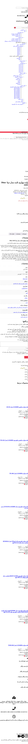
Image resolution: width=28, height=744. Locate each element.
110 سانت (20, 64)
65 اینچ (18, 53)
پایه (24, 31)
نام (27, 348)
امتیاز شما (26, 339)
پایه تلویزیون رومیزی (15, 33)
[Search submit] (27, 9)
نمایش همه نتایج (24, 11)
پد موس (18, 78)
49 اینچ (18, 49)
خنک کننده (18, 79)
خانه (27, 138)
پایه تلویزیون (20, 32)
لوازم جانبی (22, 85)
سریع (26, 417)
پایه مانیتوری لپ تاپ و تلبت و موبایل (12, 41)
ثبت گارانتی (22, 30)
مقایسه (26, 179)
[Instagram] (26, 736)
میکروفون (18, 83)
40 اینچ (18, 48)
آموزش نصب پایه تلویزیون (17, 104)
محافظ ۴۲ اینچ (17, 89)
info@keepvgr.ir (20, 21)
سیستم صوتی (22, 60)
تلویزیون (23, 43)
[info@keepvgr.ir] (26, 21)
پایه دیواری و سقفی (16, 35)
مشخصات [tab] (18, 234)
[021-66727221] (26, 16)
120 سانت (20, 65)
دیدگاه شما (25, 341)
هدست (18, 84)
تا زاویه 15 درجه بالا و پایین (21, 307)
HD (19, 59)
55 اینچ (18, 52)
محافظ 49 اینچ (17, 94)
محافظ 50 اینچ (17, 95)
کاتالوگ (23, 102)
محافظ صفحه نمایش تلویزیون (16, 86)
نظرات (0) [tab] (12, 234)
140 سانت (20, 67)
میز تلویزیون (22, 63)
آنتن (22, 100)
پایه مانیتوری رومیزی (15, 39)
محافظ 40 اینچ (17, 88)
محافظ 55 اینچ (17, 96)
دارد (26, 302)
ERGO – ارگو (20, 44)
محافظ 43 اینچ (17, 90)
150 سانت (20, 68)
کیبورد (19, 80)
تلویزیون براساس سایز (18, 46)
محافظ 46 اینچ (17, 91)
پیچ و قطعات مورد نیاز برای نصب (20, 312)
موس (19, 81)
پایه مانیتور (20, 37)
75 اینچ (18, 54)
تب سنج (21, 74)
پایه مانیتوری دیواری (16, 38)
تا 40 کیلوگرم (24, 288)
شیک (22, 62)
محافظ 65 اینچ (17, 98)
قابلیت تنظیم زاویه (12, 307)
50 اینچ (18, 51)
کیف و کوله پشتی (19, 101)
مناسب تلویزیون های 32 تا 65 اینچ (20, 283)
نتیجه (26, 10)
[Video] (19, 736)
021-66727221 (21, 15)
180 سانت (20, 70)
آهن (26, 293)
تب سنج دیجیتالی (16, 75)
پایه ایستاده (17, 36)
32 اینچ (18, 47)
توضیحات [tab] (24, 234)
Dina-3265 (25, 278)
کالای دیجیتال (22, 73)
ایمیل (26, 350)
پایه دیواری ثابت (24, 317)
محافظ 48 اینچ (17, 93)
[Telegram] (22, 736)
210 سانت (20, 72)
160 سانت (20, 69)
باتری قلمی (20, 99)
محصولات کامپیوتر (19, 76)
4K (19, 57)
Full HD (18, 58)
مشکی (25, 297)
